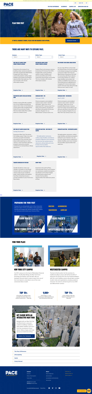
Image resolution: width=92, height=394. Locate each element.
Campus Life (72, 6)
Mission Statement (49, 373)
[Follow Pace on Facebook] (49, 388)
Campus (14, 55)
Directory (29, 373)
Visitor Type (38, 55)
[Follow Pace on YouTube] (59, 388)
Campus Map (64, 210)
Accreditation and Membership (52, 378)
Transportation (53, 210)
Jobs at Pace (48, 380)
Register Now (17, 90)
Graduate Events (71, 40)
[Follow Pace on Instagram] (56, 388)
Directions (51, 206)
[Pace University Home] (9, 5)
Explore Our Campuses (24, 336)
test (1, 194)
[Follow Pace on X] (53, 388)
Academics (64, 6)
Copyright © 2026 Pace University (33, 388)
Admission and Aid (83, 6)
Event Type (62, 55)
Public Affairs (29, 378)
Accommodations (62, 206)
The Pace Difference (53, 6)
